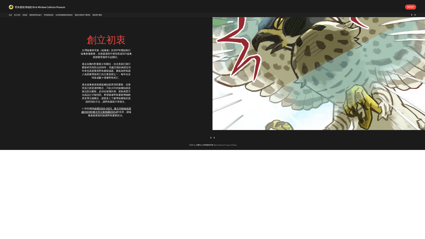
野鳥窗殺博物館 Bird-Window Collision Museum (40, 7)
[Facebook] (412, 15)
